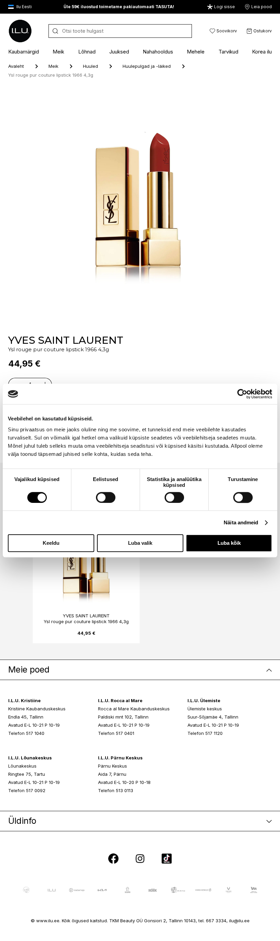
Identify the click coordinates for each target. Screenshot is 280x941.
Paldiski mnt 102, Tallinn (123, 717)
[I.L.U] (20, 31)
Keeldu (51, 543)
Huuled (90, 66)
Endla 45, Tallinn (25, 717)
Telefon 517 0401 (116, 733)
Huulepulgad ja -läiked (147, 66)
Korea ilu (262, 51)
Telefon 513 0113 (115, 790)
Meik (58, 51)
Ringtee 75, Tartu (26, 774)
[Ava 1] (161, 207)
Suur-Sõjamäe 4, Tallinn (212, 717)
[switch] (105, 497)
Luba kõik (229, 543)
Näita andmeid (241, 522)
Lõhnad (87, 51)
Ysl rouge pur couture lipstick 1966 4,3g (86, 621)
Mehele (196, 51)
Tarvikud (228, 51)
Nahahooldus (158, 51)
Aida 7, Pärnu (112, 774)
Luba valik (140, 543)
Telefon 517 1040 (26, 733)
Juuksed (119, 51)
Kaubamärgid (23, 51)
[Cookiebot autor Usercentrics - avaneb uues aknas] (242, 394)
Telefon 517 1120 (205, 733)
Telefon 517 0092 (26, 790)
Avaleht (16, 66)
